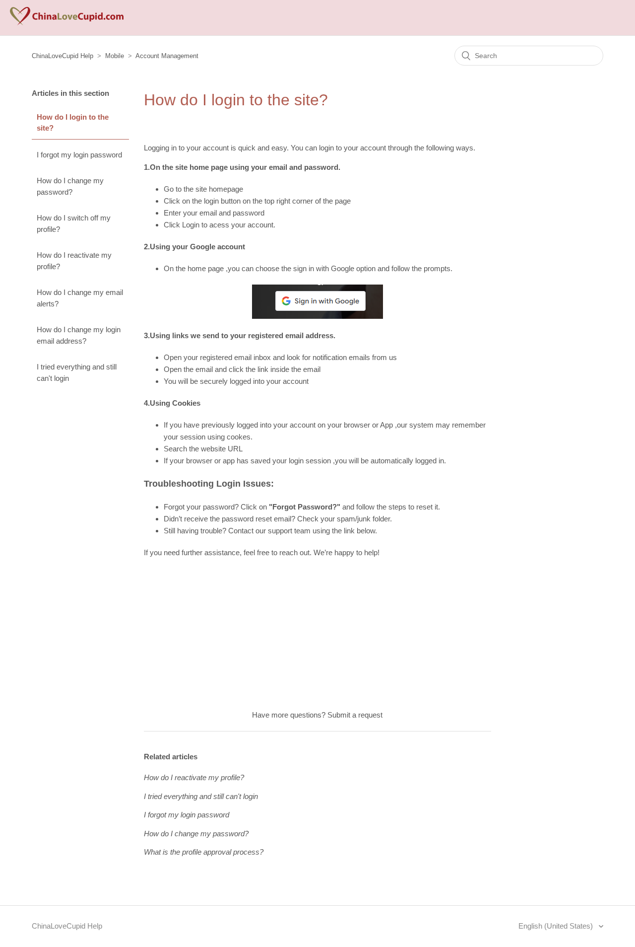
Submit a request (354, 715)
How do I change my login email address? (79, 335)
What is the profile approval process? (203, 852)
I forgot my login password (79, 154)
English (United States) (556, 926)
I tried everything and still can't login (77, 372)
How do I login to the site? (73, 123)
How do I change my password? (70, 186)
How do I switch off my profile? (74, 223)
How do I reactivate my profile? (74, 261)
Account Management (166, 56)
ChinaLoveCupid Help (62, 56)
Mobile (114, 56)
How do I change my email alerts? (80, 298)
